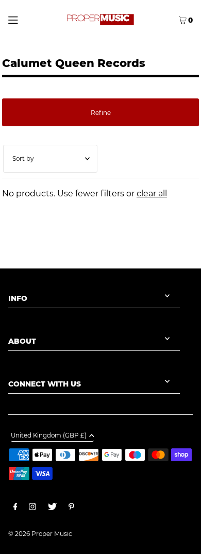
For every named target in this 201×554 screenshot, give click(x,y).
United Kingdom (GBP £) (49, 435)
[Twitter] (52, 508)
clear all (152, 193)
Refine (101, 112)
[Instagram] (32, 508)
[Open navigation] (24, 19)
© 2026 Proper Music (40, 534)
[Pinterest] (71, 508)
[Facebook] (15, 508)
